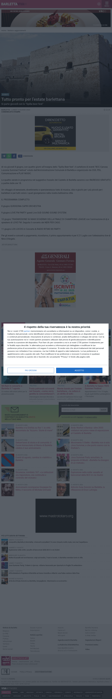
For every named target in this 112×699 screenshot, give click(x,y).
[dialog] (56, 350)
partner (27, 331)
